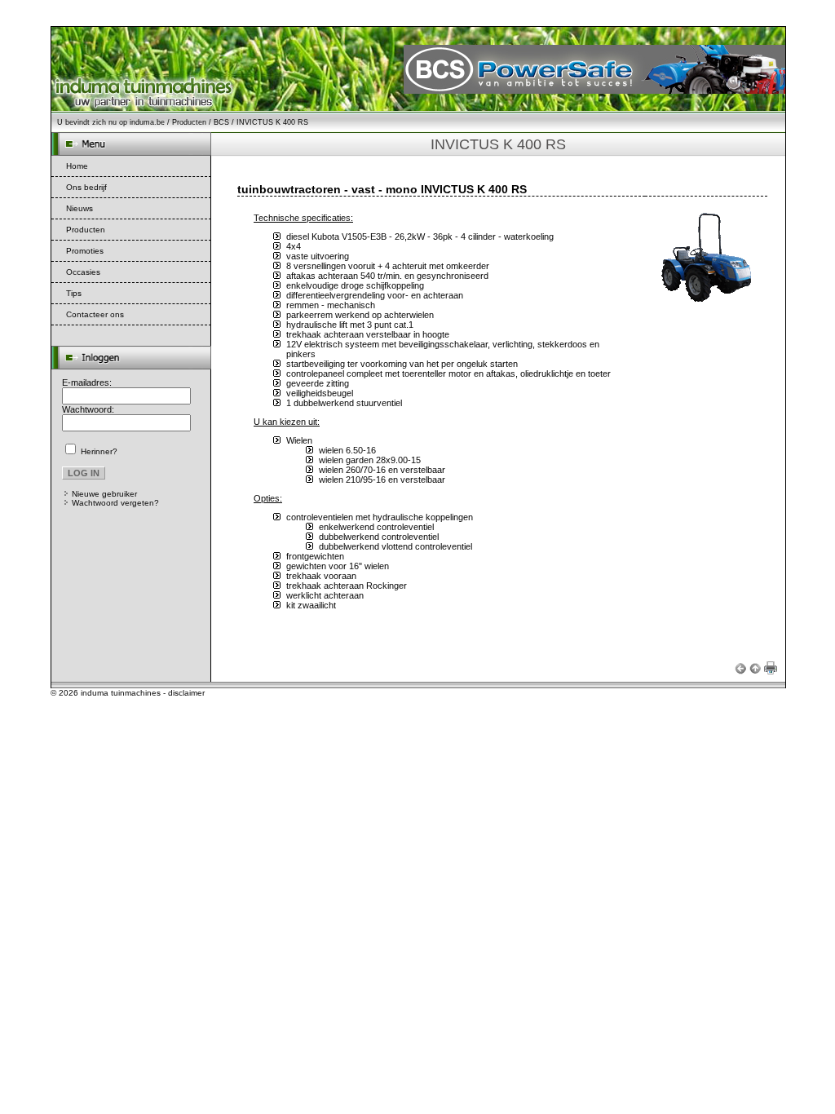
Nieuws (79, 208)
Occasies (83, 271)
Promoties (85, 250)
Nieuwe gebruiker (104, 493)
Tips (74, 293)
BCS (221, 122)
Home (77, 165)
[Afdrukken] (770, 670)
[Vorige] (740, 670)
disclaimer (186, 692)
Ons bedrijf (86, 187)
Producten (189, 122)
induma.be (147, 122)
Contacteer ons (95, 314)
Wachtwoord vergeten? (115, 502)
